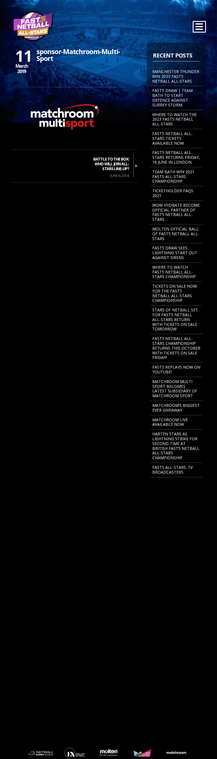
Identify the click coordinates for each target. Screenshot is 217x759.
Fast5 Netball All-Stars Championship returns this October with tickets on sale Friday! (176, 348)
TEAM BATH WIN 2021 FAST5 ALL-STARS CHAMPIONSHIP (173, 176)
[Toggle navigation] (199, 27)
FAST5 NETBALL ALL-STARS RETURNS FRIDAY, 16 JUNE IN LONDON (176, 157)
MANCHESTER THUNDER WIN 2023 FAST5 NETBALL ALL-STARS (175, 76)
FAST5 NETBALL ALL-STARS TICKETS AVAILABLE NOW (172, 138)
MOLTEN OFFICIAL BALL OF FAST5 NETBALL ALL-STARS (175, 233)
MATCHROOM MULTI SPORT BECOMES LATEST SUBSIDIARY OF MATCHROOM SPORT (174, 388)
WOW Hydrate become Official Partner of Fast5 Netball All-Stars (176, 212)
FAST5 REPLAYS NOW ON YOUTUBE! (176, 369)
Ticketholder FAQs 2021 (172, 193)
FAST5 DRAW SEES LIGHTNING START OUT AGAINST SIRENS (174, 252)
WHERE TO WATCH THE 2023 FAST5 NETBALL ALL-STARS (174, 119)
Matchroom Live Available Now (170, 422)
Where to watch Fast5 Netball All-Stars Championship (174, 271)
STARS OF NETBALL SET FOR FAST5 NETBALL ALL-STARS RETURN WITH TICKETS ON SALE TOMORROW (175, 319)
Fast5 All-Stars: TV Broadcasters (172, 470)
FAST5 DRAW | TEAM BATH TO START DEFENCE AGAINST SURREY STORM (172, 97)
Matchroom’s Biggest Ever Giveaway (175, 408)
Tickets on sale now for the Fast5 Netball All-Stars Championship (174, 293)
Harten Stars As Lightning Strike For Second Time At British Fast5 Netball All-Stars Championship (175, 445)
